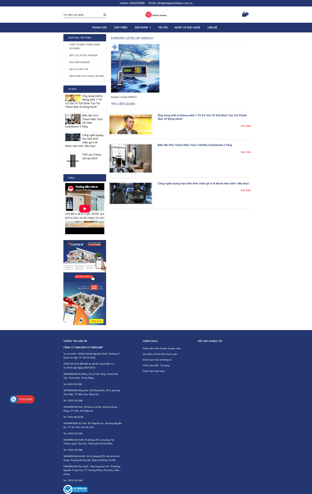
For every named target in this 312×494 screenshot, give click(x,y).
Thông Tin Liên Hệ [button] (75, 341)
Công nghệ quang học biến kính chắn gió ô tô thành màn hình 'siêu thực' (204, 183)
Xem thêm (246, 126)
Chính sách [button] (150, 341)
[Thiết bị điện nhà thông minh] (84, 261)
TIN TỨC (163, 27)
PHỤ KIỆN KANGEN (79, 62)
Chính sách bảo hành (154, 371)
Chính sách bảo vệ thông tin (157, 359)
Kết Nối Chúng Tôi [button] (210, 341)
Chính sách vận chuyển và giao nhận (162, 348)
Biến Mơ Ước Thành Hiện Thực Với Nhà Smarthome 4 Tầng (195, 145)
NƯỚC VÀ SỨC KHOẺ (187, 27)
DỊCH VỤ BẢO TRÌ (78, 69)
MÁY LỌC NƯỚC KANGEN (83, 55)
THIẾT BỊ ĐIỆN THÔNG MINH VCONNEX (84, 46)
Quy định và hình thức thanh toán (160, 354)
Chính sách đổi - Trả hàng (156, 365)
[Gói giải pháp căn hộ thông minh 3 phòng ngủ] (84, 304)
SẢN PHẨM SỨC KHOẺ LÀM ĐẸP (86, 76)
